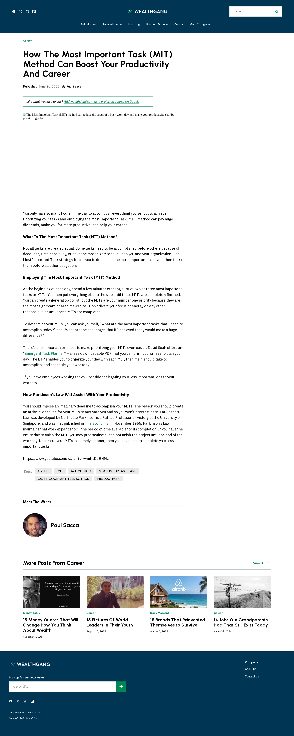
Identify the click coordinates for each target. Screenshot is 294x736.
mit (60, 471)
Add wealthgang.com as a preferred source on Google (101, 102)
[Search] (277, 11)
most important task (117, 471)
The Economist (97, 423)
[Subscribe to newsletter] (121, 686)
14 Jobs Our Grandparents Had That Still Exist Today (241, 622)
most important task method (63, 479)
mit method (81, 471)
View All (259, 563)
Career (27, 40)
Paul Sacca (74, 86)
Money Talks (31, 613)
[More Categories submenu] (212, 25)
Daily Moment (159, 613)
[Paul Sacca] (35, 525)
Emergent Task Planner (44, 353)
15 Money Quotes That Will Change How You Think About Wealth (50, 625)
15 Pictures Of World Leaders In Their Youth (110, 622)
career (43, 471)
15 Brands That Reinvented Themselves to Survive (177, 622)
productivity (108, 479)
